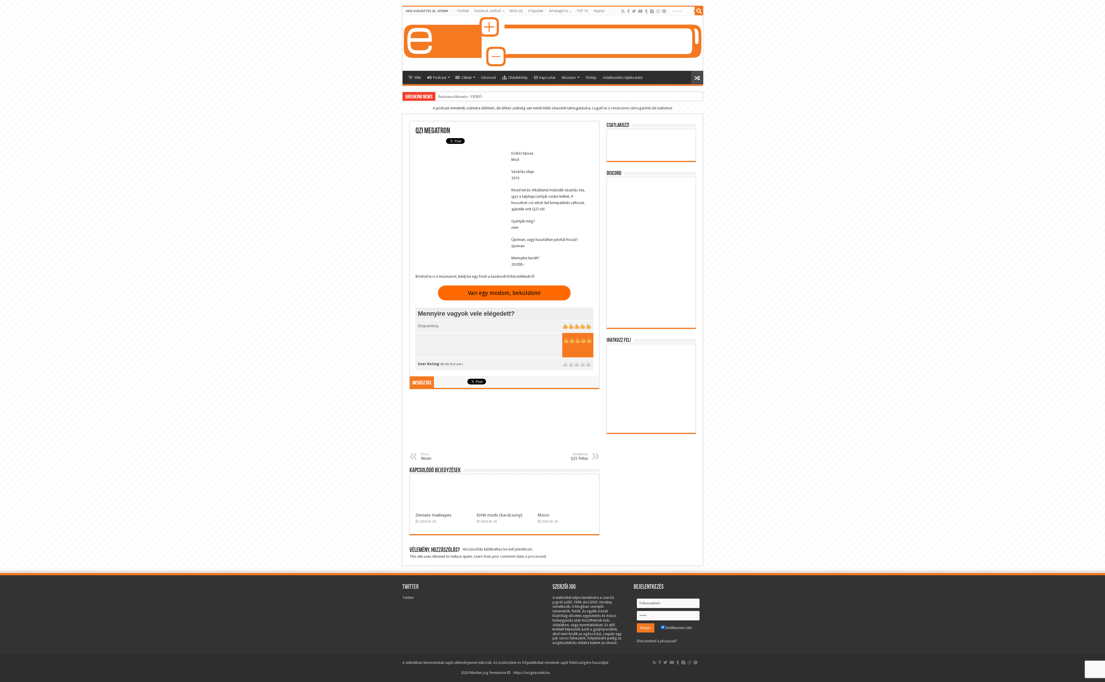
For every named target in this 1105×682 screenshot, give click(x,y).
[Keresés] (699, 11)
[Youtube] (640, 11)
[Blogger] (652, 11)
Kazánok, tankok (488, 11)
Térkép (591, 77)
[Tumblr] (646, 11)
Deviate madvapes (433, 515)
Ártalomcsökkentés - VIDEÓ (460, 96)
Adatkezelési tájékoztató (623, 77)
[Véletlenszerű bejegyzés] (697, 77)
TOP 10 (582, 11)
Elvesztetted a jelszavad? (657, 641)
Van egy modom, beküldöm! (504, 292)
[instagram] (658, 11)
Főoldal (463, 11)
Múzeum (569, 77)
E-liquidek (535, 11)
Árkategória (558, 11)
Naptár (599, 11)
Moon (543, 515)
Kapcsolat (547, 77)
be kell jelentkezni (517, 549)
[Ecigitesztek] (553, 43)
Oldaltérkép (518, 77)
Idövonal (488, 77)
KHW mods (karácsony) (499, 515)
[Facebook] (628, 11)
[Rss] (623, 11)
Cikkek (466, 77)
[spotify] (664, 11)
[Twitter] (634, 11)
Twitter (410, 587)
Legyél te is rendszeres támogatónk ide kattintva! (632, 108)
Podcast (439, 77)
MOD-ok (516, 11)
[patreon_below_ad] (504, 423)
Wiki (417, 77)
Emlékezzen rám (678, 628)
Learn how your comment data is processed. (510, 556)
